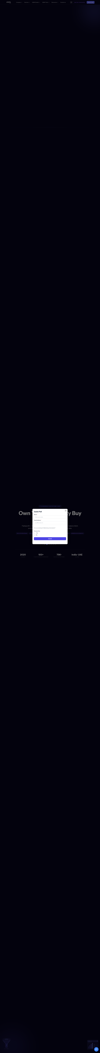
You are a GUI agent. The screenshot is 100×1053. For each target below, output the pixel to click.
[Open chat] (96, 1049)
